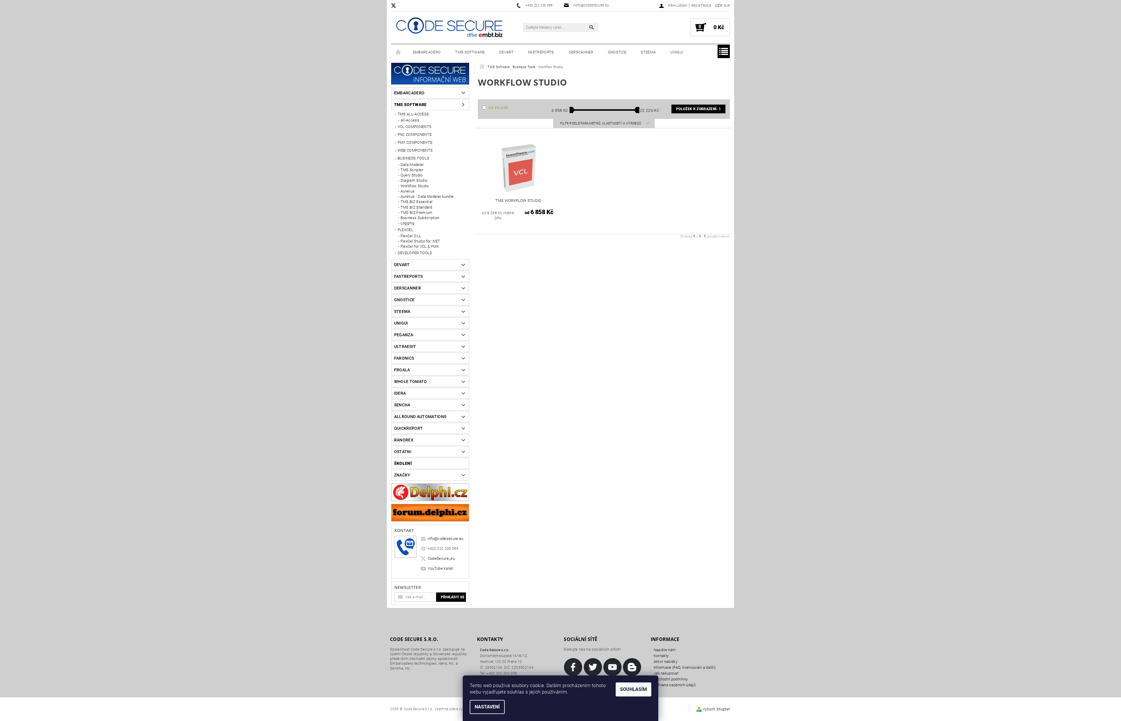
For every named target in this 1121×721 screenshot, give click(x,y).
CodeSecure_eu (441, 558)
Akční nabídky (665, 661)
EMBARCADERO (427, 52)
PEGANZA (403, 334)
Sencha (402, 405)
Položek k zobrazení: (698, 109)
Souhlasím (633, 689)
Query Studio (412, 175)
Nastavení (487, 707)
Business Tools (413, 158)
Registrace (701, 6)
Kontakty (661, 656)
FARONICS (404, 358)
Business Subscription (420, 218)
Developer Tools (415, 253)
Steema (648, 52)
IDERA (400, 393)
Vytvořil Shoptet (716, 709)
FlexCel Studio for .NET (420, 241)
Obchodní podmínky (671, 679)
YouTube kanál (440, 568)
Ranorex (403, 440)
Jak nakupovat (666, 673)
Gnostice (617, 52)
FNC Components (415, 134)
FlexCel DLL (411, 236)
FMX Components (415, 142)
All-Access (410, 120)
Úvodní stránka (398, 52)
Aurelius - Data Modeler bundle (427, 196)
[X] (396, 5)
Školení (403, 463)
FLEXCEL (405, 230)
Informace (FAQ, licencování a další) (685, 667)
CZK (719, 5)
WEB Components (415, 150)
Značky (402, 475)
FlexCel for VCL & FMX (420, 246)
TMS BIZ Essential (416, 202)
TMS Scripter (412, 170)
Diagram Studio (414, 180)
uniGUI (676, 52)
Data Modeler (412, 164)
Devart (506, 52)
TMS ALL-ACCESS (413, 114)
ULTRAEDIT (405, 346)
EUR (727, 6)
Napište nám (665, 650)
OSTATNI (402, 451)
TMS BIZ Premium (417, 212)
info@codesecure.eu (446, 538)
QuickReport (408, 428)
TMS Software (470, 52)
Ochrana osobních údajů (675, 685)
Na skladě (498, 108)
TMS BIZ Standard (416, 207)
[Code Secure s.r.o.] (449, 28)
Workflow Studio (415, 186)
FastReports (541, 52)
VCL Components (414, 126)
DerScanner (581, 52)
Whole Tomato (410, 381)
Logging (407, 223)
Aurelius (408, 191)
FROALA (402, 370)
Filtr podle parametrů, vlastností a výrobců (601, 123)
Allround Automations (420, 416)
